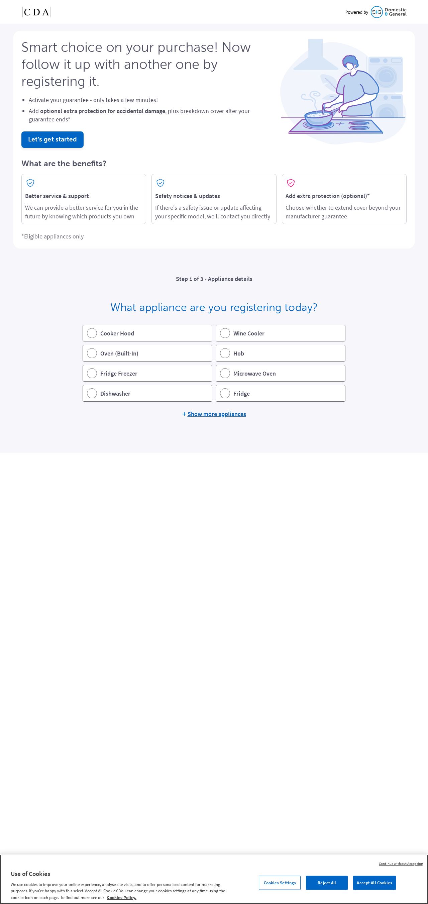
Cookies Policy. (121, 897)
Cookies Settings (280, 883)
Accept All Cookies (374, 883)
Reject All (327, 883)
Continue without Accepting (401, 863)
